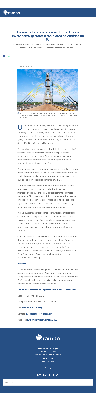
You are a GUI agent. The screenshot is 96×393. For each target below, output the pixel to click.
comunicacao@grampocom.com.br (48, 368)
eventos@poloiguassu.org (39, 314)
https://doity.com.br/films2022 (42, 320)
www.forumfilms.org (32, 308)
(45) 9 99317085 (48, 361)
